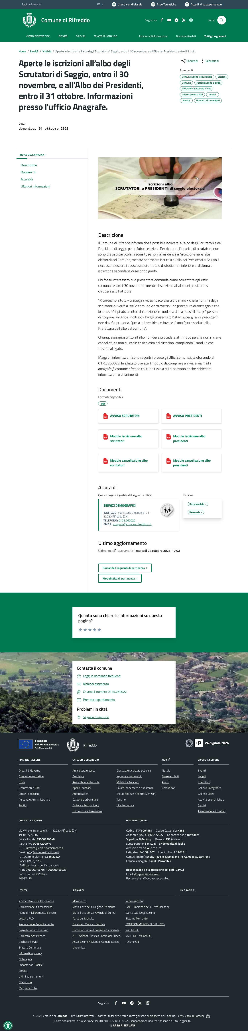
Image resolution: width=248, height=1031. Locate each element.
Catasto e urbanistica (85, 799)
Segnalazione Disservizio (33, 930)
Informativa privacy (30, 953)
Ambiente (78, 776)
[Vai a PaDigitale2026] (207, 742)
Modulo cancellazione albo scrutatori (129, 463)
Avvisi (165, 782)
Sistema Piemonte (136, 918)
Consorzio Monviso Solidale (88, 924)
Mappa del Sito (28, 988)
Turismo (121, 799)
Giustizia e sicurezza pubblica (134, 770)
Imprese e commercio (129, 776)
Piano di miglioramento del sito (37, 912)
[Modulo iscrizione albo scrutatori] (105, 437)
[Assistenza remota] (208, 1016)
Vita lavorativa (125, 805)
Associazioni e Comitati (211, 811)
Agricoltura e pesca (83, 770)
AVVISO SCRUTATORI (125, 415)
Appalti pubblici (81, 788)
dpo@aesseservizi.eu (146, 874)
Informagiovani (134, 901)
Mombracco (79, 901)
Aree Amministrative (31, 776)
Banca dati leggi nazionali (140, 912)
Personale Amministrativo (34, 799)
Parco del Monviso (83, 918)
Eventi (202, 770)
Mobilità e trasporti (128, 782)
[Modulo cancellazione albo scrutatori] (105, 461)
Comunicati (168, 788)
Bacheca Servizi (28, 941)
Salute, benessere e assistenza (135, 788)
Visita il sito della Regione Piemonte (93, 907)
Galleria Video (206, 793)
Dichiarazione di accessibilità (35, 907)
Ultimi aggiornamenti (31, 976)
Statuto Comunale (30, 947)
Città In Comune (195, 1016)
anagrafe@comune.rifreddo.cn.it (132, 524)
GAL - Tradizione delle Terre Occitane (147, 907)
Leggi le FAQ (26, 918)
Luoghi (202, 776)
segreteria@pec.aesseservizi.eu (150, 878)
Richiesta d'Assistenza (32, 936)
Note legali (25, 959)
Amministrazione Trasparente (36, 901)
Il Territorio (204, 782)
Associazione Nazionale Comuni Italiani (95, 941)
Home (22, 51)
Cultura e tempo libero (85, 805)
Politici (23, 805)
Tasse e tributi (170, 776)
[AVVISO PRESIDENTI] (168, 416)
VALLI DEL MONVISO (138, 936)
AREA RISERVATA (124, 1025)
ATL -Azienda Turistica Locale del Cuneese (97, 936)
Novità (34, 51)
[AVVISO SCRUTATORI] (105, 416)
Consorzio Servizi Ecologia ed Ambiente (95, 930)
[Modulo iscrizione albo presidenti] (168, 437)
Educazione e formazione (87, 811)
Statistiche (25, 982)
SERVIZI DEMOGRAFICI (119, 505)
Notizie (46, 51)
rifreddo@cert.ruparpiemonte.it (44, 848)
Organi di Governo (29, 770)
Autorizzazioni (80, 793)
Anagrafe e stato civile (85, 782)
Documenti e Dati (29, 788)
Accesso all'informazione (153, 36)
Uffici (22, 782)
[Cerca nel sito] (221, 20)
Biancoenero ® (138, 1021)
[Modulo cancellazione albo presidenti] (168, 461)
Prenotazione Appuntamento (36, 924)
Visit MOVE (132, 930)
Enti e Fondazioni (29, 793)
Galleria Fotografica (209, 788)
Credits (23, 970)
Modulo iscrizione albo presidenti (189, 438)
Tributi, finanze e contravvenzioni (136, 793)
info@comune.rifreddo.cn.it (43, 852)
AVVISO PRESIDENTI (187, 415)
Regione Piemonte (31, 4)
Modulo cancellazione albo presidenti (192, 463)
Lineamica (78, 947)
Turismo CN (132, 941)
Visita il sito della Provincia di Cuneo (93, 912)
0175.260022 (127, 520)
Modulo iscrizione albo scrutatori (126, 438)
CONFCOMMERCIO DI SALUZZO (145, 924)
